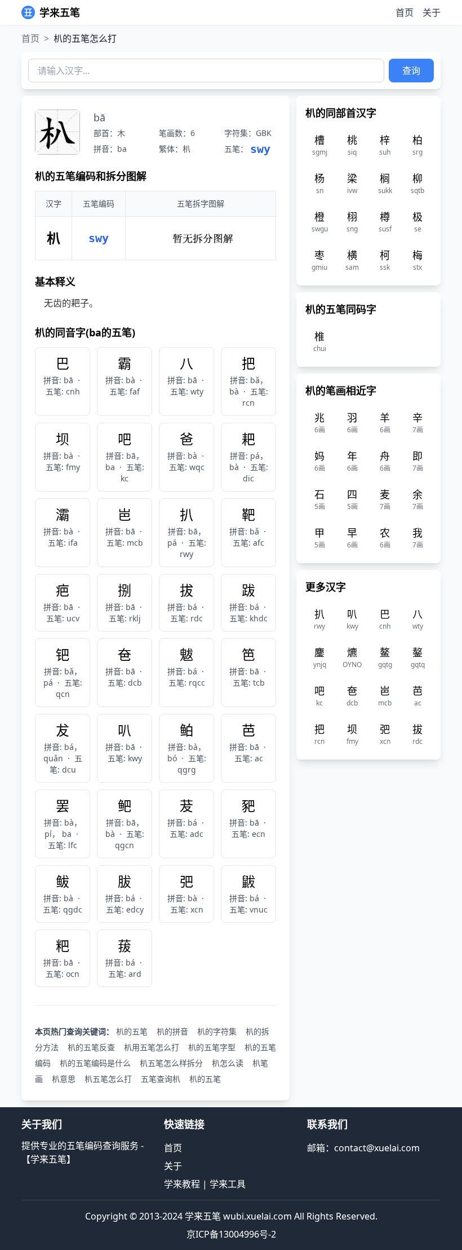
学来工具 (228, 1184)
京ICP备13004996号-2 (231, 1234)
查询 (411, 70)
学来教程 (182, 1184)
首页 (405, 12)
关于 (432, 12)
